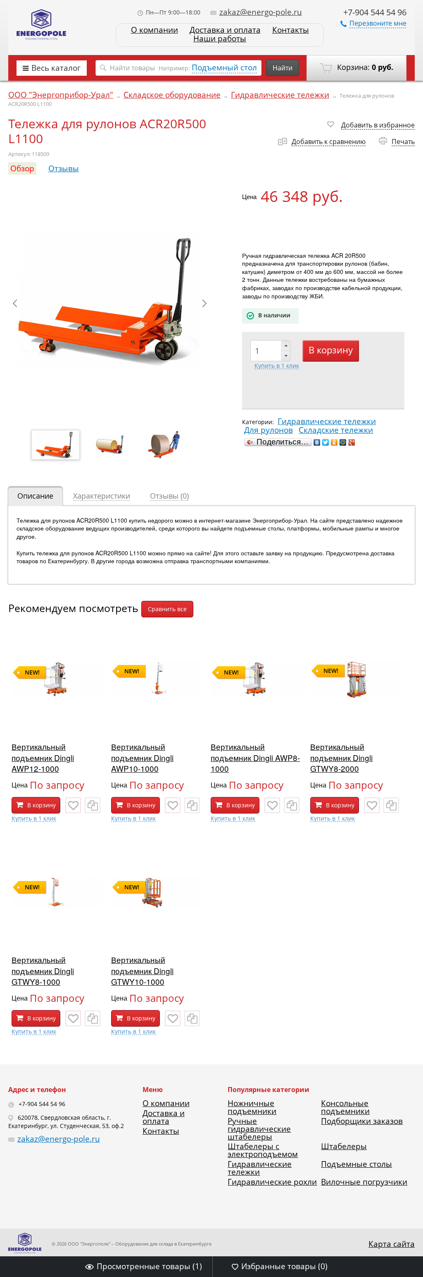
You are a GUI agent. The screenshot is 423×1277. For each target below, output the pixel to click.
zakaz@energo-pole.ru (260, 12)
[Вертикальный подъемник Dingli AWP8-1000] (256, 722)
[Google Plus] (351, 442)
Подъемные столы (356, 1164)
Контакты (290, 30)
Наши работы (219, 38)
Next (204, 303)
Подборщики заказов (362, 1121)
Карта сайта (391, 1244)
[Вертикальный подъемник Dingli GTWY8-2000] (355, 722)
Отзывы (63, 168)
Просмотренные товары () (149, 1266)
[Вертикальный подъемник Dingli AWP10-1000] (156, 722)
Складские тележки (336, 430)
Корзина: (364, 67)
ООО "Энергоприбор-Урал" (60, 94)
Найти (282, 67)
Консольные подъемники (345, 1107)
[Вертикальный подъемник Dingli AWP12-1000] (57, 722)
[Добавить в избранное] (73, 805)
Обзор (22, 168)
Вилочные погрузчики (364, 1181)
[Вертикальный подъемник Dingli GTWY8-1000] (57, 935)
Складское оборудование (172, 94)
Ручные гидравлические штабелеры (259, 1129)
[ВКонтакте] (317, 442)
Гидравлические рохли (272, 1181)
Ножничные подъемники (252, 1107)
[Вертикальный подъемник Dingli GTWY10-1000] (156, 935)
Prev (15, 303)
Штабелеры (344, 1146)
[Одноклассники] (334, 442)
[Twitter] (325, 442)
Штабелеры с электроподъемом (263, 1150)
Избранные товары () (284, 1266)
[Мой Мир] (343, 442)
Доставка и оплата (225, 30)
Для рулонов (268, 430)
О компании (154, 30)
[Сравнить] (92, 805)
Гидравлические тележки (280, 94)
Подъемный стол (224, 67)
